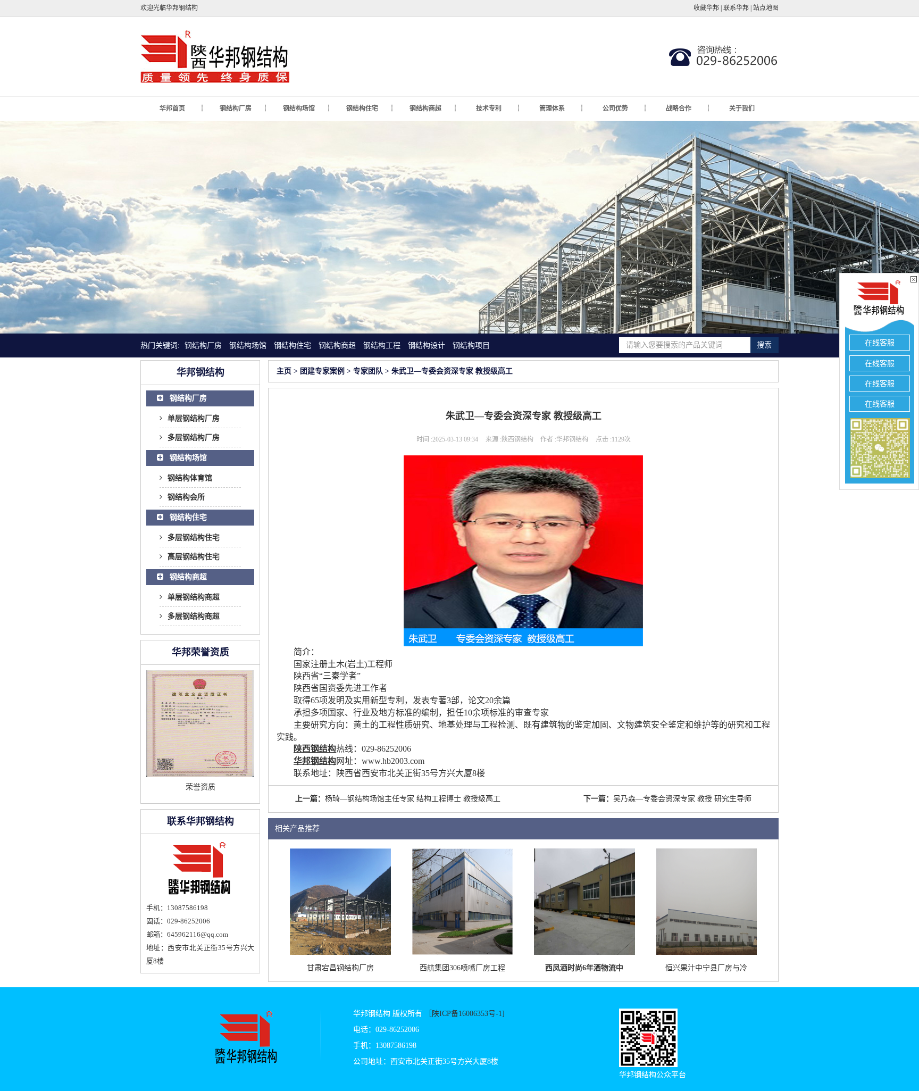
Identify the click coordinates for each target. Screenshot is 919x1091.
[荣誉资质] (200, 723)
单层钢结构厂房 (194, 418)
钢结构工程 (381, 345)
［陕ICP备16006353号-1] (464, 1014)
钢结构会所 (186, 497)
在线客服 (880, 343)
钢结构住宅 (370, 108)
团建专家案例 (322, 371)
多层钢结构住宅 (194, 538)
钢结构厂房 (243, 108)
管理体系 (561, 108)
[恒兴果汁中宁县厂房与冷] (706, 901)
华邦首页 (182, 108)
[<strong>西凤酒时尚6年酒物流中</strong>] (584, 901)
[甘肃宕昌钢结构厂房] (340, 901)
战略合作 (688, 108)
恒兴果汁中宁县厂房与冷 (706, 968)
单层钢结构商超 (194, 597)
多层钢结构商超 (194, 616)
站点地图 (766, 8)
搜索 (764, 345)
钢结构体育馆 (190, 478)
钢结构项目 (471, 345)
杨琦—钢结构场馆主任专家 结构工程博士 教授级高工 (412, 799)
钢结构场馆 (306, 108)
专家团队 (368, 371)
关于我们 (742, 108)
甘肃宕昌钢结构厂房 (340, 968)
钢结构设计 (426, 345)
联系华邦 (736, 8)
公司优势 (625, 108)
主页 (284, 371)
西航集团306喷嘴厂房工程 (462, 968)
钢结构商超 (433, 108)
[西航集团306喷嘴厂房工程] (462, 901)
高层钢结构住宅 (194, 557)
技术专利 (498, 108)
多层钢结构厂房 (194, 438)
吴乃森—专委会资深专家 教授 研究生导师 (682, 799)
